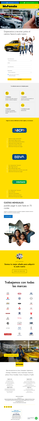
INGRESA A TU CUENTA (30, 2)
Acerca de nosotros (19, 271)
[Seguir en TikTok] (7, 407)
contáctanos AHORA (11, 355)
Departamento (10, 70)
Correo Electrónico (11, 66)
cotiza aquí (8, 216)
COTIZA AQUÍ (11, 2)
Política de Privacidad (12, 75)
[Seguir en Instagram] (9, 407)
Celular (9, 62)
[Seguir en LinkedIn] (11, 407)
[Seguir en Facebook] (5, 407)
